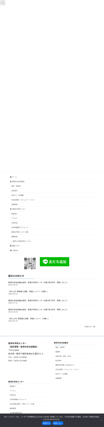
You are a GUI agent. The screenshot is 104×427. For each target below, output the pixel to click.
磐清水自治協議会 (18, 181)
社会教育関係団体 (16, 413)
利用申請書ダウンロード (19, 227)
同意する (46, 423)
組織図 (57, 352)
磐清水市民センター (19, 209)
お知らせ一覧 (89, 326)
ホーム (14, 177)
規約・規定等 (16, 186)
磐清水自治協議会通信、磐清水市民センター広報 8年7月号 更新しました (37, 300)
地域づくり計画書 (17, 195)
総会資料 (14, 191)
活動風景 (14, 204)
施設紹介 (14, 214)
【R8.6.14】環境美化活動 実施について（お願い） (29, 318)
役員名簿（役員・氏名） (63, 356)
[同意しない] (101, 420)
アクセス (14, 218)
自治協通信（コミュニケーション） (23, 200)
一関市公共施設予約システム (21, 241)
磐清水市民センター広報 (19, 232)
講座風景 (14, 237)
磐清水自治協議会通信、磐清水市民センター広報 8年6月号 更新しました (37, 309)
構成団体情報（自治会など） (65, 365)
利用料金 (14, 223)
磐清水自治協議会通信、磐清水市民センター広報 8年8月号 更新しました (37, 282)
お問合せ (15, 250)
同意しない (58, 423)
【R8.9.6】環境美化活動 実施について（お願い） (28, 291)
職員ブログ (16, 246)
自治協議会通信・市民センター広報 (22, 404)
